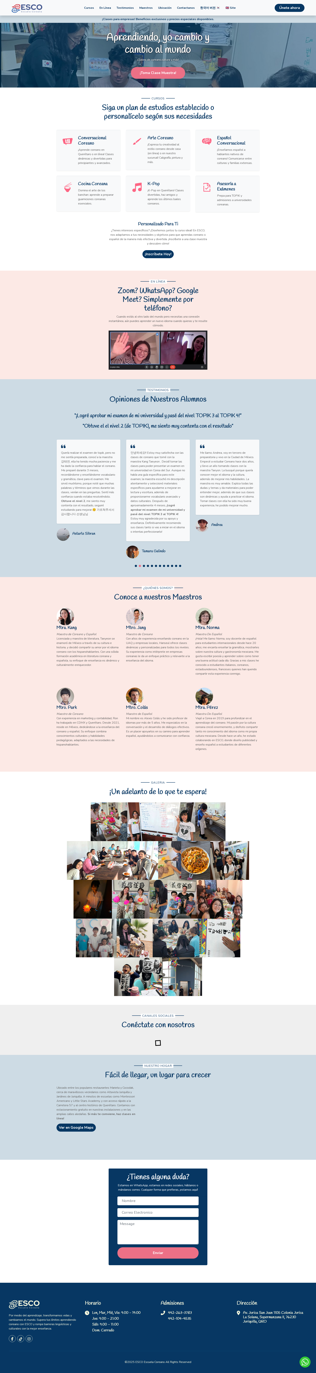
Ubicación (165, 8)
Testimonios (125, 8)
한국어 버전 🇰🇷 (210, 8)
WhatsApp (305, 1362)
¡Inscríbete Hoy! (158, 254)
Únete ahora (289, 7)
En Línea (105, 8)
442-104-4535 (179, 1318)
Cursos (89, 8)
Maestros (146, 8)
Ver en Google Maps (76, 1127)
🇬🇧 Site (230, 8)
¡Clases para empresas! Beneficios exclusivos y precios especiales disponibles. (158, 19)
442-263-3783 (180, 1312)
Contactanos (186, 8)
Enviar (158, 1252)
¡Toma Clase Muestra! (158, 72)
